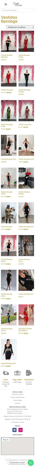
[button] (5, 4)
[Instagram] (20, 430)
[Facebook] (14, 430)
